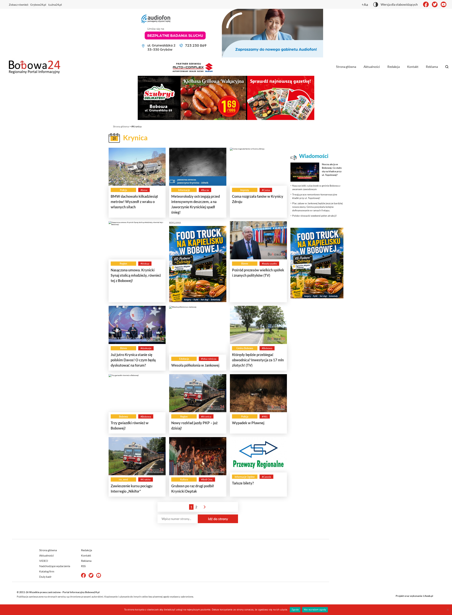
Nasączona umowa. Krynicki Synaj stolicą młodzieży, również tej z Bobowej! (136, 275)
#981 (264, 416)
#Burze (205, 190)
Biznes (244, 263)
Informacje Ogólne (245, 476)
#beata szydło (269, 263)
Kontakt (412, 67)
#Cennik (266, 476)
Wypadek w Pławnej (248, 423)
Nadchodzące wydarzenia (54, 566)
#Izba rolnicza (208, 358)
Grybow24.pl (38, 4)
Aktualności (372, 67)
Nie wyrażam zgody (315, 609)
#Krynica (206, 416)
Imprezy (244, 190)
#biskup (145, 263)
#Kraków (146, 479)
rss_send (123, 479)
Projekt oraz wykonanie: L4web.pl (414, 595)
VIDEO (43, 560)
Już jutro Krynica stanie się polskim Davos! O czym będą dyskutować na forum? (133, 359)
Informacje (184, 190)
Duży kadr (45, 576)
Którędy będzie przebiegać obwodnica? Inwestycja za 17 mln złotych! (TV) (258, 359)
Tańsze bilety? (243, 483)
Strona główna (346, 67)
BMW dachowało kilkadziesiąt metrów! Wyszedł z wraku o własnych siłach (134, 201)
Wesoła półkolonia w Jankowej (195, 365)
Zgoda (295, 609)
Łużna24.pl (55, 4)
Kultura (184, 479)
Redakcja (393, 67)
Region (123, 263)
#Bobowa (267, 348)
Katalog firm (46, 571)
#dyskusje (146, 348)
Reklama (432, 67)
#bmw (144, 190)
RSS (83, 566)
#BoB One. (207, 479)
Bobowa (123, 416)
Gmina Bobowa (244, 348)
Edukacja (184, 358)
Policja (123, 190)
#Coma (266, 190)
